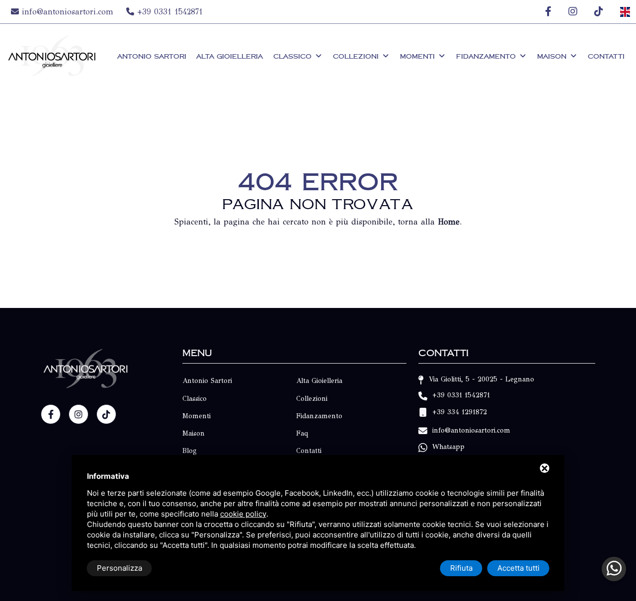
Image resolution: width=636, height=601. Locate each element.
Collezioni (357, 56)
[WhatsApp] (614, 569)
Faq (302, 433)
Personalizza (119, 568)
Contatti (606, 56)
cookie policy (243, 514)
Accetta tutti (518, 568)
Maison (553, 56)
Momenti (418, 56)
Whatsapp (448, 447)
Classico (293, 56)
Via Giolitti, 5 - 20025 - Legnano (481, 379)
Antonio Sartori (151, 56)
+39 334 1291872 (459, 412)
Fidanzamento (487, 56)
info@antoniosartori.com (67, 11)
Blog (189, 451)
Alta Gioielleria (229, 56)
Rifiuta (461, 568)
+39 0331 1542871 (168, 11)
